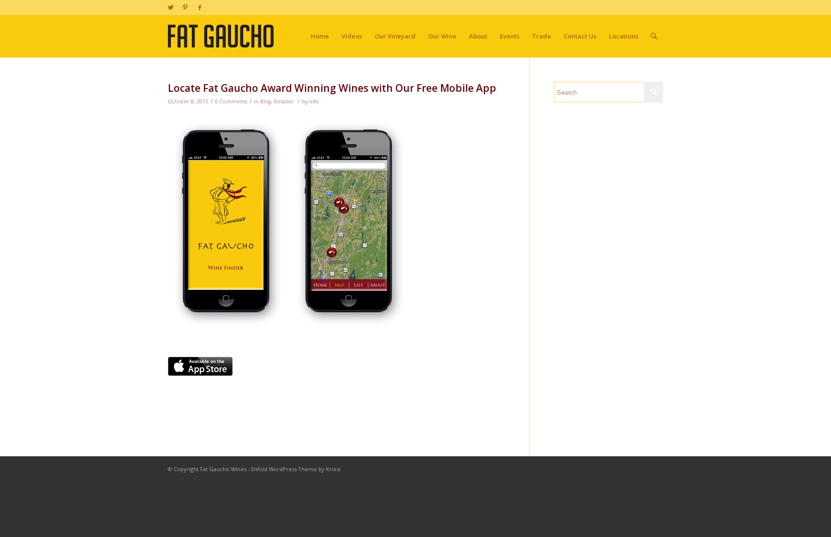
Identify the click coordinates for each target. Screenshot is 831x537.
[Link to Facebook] (199, 7)
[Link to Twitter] (170, 7)
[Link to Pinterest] (185, 7)
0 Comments (231, 101)
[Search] (653, 36)
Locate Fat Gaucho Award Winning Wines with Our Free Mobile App (332, 88)
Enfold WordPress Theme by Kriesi (295, 469)
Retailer (284, 101)
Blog (265, 101)
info (314, 101)
